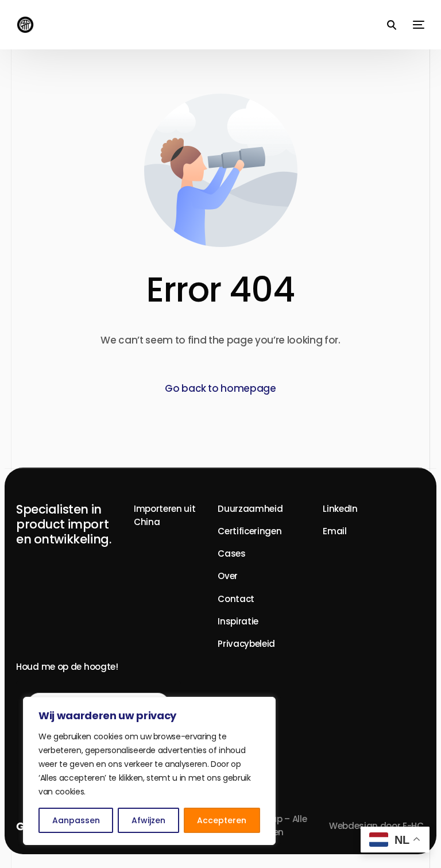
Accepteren (221, 820)
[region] (149, 771)
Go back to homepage (220, 388)
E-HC (413, 826)
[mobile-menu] (415, 24)
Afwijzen (148, 820)
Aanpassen (76, 820)
